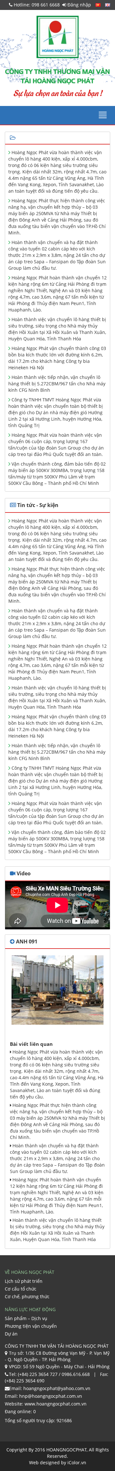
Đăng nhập (78, 5)
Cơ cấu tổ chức (20, 1289)
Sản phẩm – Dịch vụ (26, 1318)
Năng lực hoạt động (30, 1309)
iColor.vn (76, 1462)
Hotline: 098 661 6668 (36, 5)
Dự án (11, 1334)
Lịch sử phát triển (23, 1281)
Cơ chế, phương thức (27, 1296)
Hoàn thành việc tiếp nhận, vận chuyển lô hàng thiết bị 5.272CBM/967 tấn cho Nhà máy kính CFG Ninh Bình (56, 383)
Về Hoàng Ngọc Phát (29, 1272)
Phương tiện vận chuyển (31, 1326)
